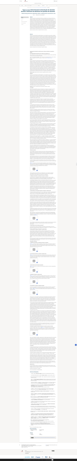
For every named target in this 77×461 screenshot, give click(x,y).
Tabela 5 (32, 275)
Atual (28, 5)
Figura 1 (32, 243)
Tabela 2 (36, 214)
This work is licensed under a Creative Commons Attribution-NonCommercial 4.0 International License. (44, 437)
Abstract (22, 18)
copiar (48, 7)
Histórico (22, 24)
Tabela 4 (32, 266)
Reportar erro (76, 164)
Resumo (39, 5)
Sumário (22, 5)
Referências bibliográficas (24, 21)
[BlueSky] (25, 453)
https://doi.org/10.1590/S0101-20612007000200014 (41, 7)
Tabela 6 (35, 288)
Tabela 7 (43, 327)
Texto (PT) (43, 5)
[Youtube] (28, 453)
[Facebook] (27, 453)
